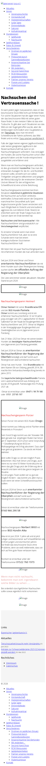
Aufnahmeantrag (18, 31)
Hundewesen (12, 34)
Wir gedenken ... (18, 68)
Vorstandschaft (18, 17)
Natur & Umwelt (13, 45)
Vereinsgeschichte (19, 14)
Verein (9, 11)
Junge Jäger (16, 22)
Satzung (15, 28)
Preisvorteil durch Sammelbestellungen (20, 58)
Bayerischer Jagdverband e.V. (14, 632)
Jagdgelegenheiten (19, 76)
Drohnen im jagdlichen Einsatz (24, 731)
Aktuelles (10, 8)
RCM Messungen (19, 73)
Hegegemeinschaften (21, 19)
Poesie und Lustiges (20, 82)
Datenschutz (12, 665)
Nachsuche (16, 39)
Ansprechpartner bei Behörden (25, 739)
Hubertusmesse (18, 85)
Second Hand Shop (20, 71)
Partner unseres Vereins (22, 79)
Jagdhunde (16, 36)
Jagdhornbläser (13, 42)
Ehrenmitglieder (18, 25)
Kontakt (9, 88)
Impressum (11, 663)
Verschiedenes (13, 48)
